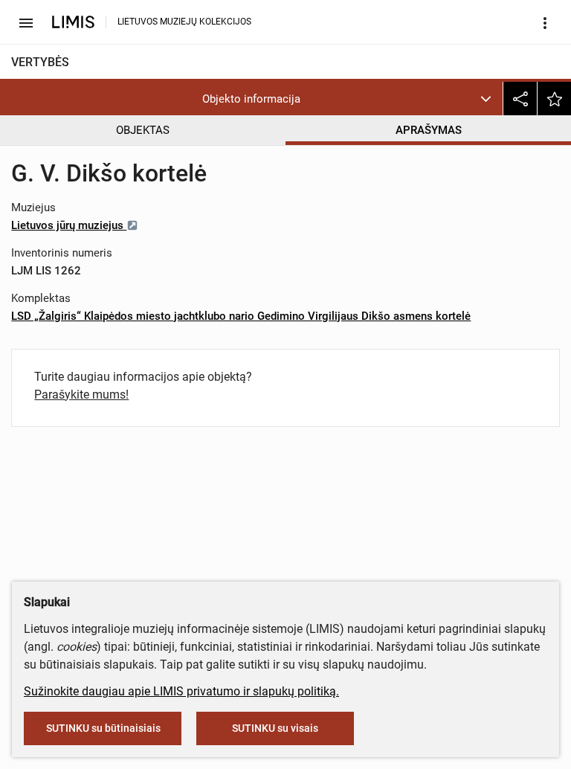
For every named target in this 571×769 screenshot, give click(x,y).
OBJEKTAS (143, 130)
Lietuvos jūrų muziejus (68, 225)
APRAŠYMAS (429, 130)
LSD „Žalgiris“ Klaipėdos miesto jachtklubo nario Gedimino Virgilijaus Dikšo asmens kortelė (241, 316)
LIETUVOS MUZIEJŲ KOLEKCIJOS (184, 21)
